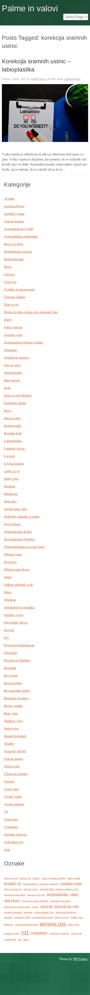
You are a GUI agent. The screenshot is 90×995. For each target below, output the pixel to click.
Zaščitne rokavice (15, 834)
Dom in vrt (11, 304)
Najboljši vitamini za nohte (21, 516)
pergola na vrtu (66, 906)
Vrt (6, 811)
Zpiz (7, 849)
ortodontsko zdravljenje (60, 900)
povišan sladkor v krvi (44, 912)
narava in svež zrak (36, 894)
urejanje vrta (53, 923)
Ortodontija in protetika (19, 607)
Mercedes (10, 501)
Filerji (8, 319)
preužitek (8, 917)
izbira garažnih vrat (13, 889)
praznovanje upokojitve (66, 912)
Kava (7, 410)
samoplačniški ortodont (42, 917)
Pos (6, 637)
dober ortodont (73, 878)
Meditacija (11, 493)
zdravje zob (76, 933)
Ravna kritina (13, 683)
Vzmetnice (11, 826)
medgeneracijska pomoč (15, 894)
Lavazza (9, 456)
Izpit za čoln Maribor (18, 395)
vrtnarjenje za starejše (59, 933)
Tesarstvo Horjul (15, 751)
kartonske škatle (47, 889)
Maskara (9, 486)
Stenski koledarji (15, 736)
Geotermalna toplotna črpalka (23, 342)
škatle (26, 939)
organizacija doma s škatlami (35, 900)
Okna (7, 592)
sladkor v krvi (77, 917)
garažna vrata (70, 883)
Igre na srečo (12, 365)
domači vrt (12, 883)
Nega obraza (12, 524)
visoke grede (73, 924)
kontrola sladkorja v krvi (67, 889)
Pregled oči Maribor (17, 660)
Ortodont (10, 599)
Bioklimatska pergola (18, 251)
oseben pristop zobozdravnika (17, 906)
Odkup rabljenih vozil (18, 584)
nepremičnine (57, 894)
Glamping (10, 350)
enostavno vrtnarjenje (49, 883)
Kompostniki (12, 425)
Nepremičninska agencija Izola (24, 546)
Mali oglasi (11, 478)
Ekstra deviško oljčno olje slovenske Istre (31, 312)
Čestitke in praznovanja (19, 289)
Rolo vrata (11, 713)
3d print (9, 198)
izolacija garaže (31, 889)
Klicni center (12, 418)
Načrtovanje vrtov (15, 509)
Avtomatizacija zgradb (18, 228)
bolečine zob (25, 878)
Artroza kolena (14, 221)
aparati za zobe (11, 878)
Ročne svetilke (13, 705)
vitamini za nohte (11, 933)
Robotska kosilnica (16, 698)
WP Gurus (80, 959)
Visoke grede (13, 796)
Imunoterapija (13, 372)
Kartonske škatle (15, 403)
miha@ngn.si (39, 79)
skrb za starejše (62, 917)
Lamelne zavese (14, 448)
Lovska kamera (14, 463)
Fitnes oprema (13, 327)
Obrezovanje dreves (17, 569)
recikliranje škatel (22, 917)
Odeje (8, 577)
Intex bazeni (12, 380)
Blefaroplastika (14, 259)
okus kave (12, 900)
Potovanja (10, 652)
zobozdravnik (10, 939)
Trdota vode (12, 766)
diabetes (36, 878)
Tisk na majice (13, 758)
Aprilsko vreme (14, 213)
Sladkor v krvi (13, 720)
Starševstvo (11, 728)
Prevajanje (11, 675)
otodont (35, 906)
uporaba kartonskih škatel (26, 924)
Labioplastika (72, 79)
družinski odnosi (30, 883)
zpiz (20, 939)
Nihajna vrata (13, 554)
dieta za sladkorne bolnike (54, 878)
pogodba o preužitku (13, 912)
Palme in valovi (30, 8)
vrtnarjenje (38, 932)
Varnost (9, 781)
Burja (7, 266)
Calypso (9, 274)
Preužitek (10, 668)
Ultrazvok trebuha (16, 773)
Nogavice (10, 562)
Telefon (9, 743)
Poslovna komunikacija (19, 645)
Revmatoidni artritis (17, 690)
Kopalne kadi (13, 433)
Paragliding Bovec (16, 622)
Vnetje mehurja (14, 804)
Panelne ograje (13, 615)
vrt (24, 932)
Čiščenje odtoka (14, 297)
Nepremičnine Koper (18, 531)
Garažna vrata (13, 334)
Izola (7, 387)
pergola (47, 906)
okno (74, 894)
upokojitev (8, 924)
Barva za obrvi (13, 244)
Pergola (9, 630)
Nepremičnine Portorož (19, 539)
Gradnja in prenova (16, 357)
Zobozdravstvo (14, 842)
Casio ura (10, 281)
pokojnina (28, 912)
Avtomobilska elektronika (21, 236)
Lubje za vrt (12, 471)
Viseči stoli (11, 789)
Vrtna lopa (11, 819)
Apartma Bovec (14, 206)
